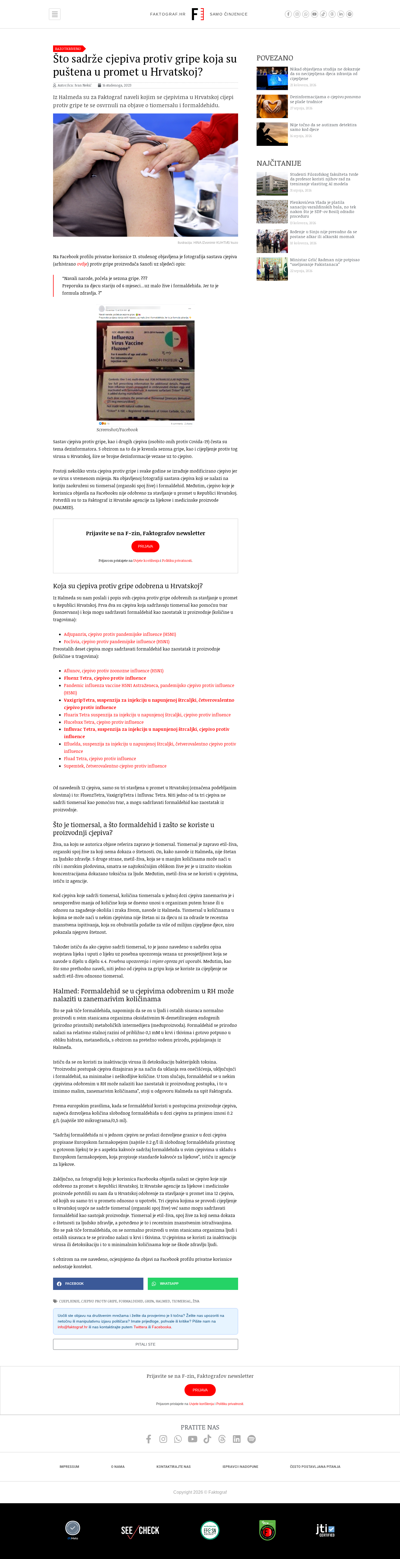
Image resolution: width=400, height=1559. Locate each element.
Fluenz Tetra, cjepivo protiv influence (105, 678)
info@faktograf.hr (73, 1327)
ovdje (82, 264)
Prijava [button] (145, 546)
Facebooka (161, 1327)
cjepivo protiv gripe (99, 1301)
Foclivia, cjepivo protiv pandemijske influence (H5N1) (117, 642)
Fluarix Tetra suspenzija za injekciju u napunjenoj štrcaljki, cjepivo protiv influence (147, 715)
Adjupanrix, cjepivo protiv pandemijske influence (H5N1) (120, 634)
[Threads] (332, 14)
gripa (149, 1301)
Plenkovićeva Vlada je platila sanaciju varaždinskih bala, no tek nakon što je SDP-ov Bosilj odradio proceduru (323, 209)
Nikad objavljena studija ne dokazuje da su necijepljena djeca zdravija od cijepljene (325, 73)
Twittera (140, 1327)
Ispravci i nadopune (240, 1467)
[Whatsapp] (305, 14)
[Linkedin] (236, 1439)
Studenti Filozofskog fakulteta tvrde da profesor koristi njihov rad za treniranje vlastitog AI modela (324, 179)
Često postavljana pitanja (315, 1467)
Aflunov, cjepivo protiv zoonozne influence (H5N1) (114, 671)
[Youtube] (314, 14)
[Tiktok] (323, 14)
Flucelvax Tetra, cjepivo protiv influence (104, 722)
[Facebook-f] (288, 14)
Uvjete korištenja (146, 560)
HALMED (163, 1301)
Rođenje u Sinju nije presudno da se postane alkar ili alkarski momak (323, 234)
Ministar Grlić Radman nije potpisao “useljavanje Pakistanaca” (325, 262)
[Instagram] (297, 14)
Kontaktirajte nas (173, 1467)
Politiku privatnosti (177, 560)
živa (196, 1301)
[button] (98, 1284)
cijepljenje (69, 1301)
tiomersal (181, 1301)
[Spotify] (349, 14)
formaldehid (131, 1301)
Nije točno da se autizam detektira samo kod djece (323, 127)
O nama (118, 1467)
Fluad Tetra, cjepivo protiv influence (100, 759)
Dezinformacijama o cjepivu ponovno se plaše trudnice (325, 99)
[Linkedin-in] (340, 14)
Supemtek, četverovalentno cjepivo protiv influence (115, 766)
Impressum (69, 1467)
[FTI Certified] (325, 1531)
